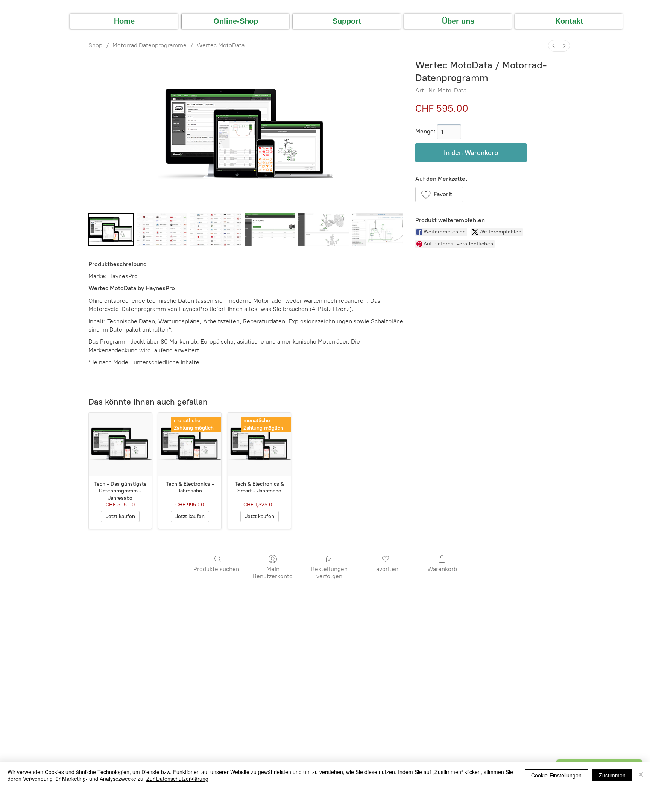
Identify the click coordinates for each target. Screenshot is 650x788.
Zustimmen (612, 775)
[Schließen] (640, 775)
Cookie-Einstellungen (556, 775)
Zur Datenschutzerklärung (177, 778)
